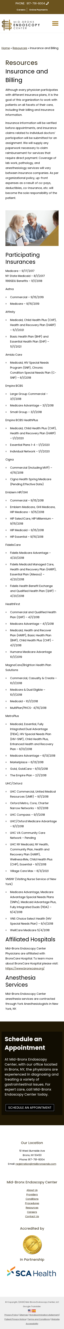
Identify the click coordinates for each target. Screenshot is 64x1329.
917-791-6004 (36, 3)
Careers (21, 9)
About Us (32, 1190)
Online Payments (38, 9)
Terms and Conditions (39, 1319)
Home (6, 48)
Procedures (32, 1203)
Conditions (32, 1199)
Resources (20, 48)
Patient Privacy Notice (15, 1319)
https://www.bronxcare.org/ (25, 968)
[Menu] (55, 23)
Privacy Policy (11, 1314)
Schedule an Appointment (29, 1107)
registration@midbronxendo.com (36, 1164)
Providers (32, 1194)
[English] (30, 1310)
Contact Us (32, 1216)
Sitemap (24, 1314)
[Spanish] (34, 1310)
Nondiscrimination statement (44, 1314)
